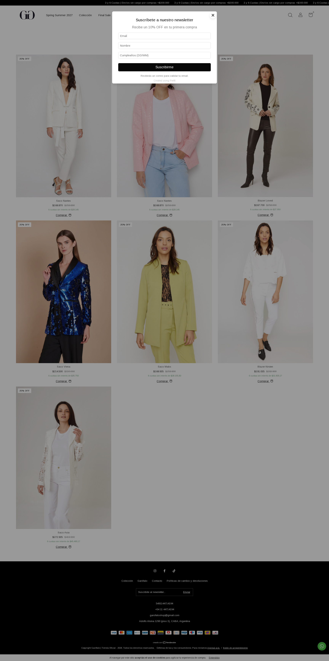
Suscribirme (164, 67)
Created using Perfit (164, 80)
